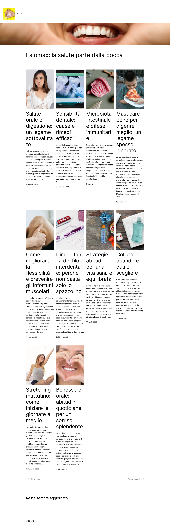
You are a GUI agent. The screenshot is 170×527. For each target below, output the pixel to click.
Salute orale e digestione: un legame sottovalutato (39, 129)
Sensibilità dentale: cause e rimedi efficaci (68, 126)
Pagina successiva (136, 479)
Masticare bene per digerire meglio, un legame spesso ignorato (128, 132)
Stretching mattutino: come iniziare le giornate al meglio (38, 405)
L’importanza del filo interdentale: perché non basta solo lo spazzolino (69, 273)
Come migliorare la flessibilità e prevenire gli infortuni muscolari (39, 273)
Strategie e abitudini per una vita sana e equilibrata (99, 267)
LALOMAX (21, 14)
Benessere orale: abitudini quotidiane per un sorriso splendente (69, 408)
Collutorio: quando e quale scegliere (128, 264)
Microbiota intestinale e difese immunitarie (99, 126)
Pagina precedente (34, 479)
